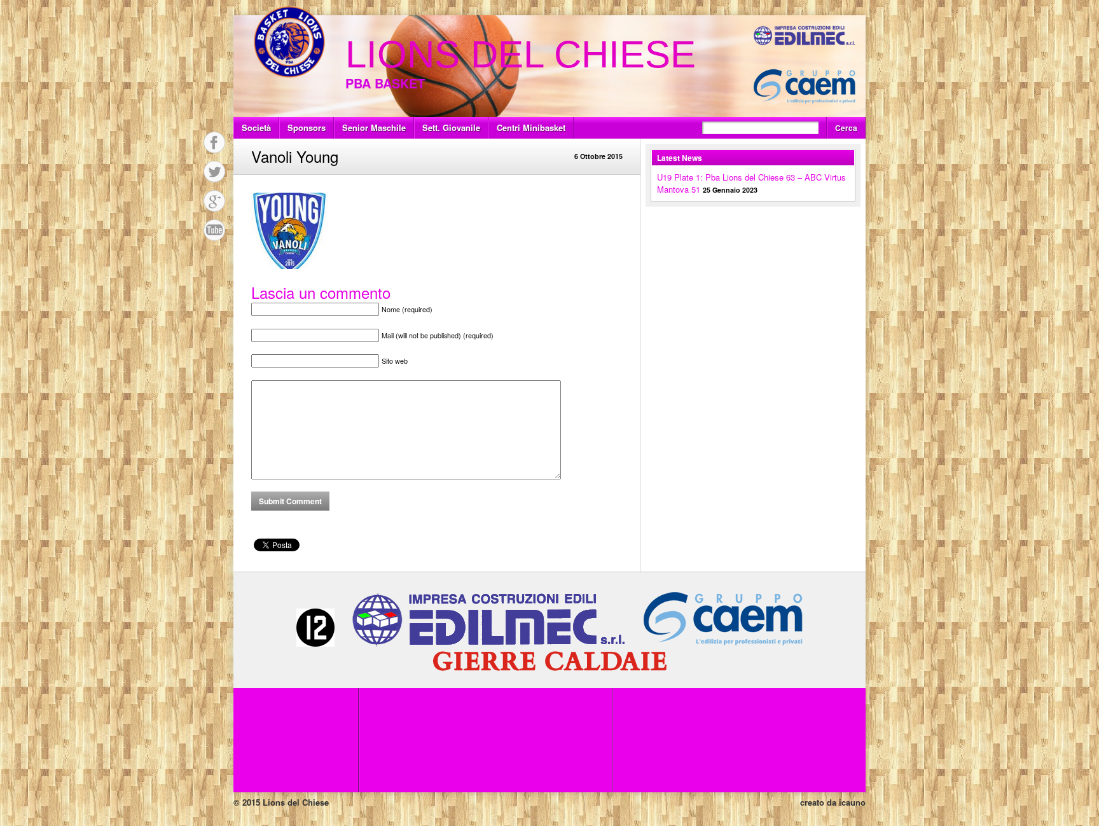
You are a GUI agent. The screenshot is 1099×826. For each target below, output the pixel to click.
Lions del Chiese (520, 54)
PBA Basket (385, 83)
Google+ (214, 200)
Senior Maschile (374, 127)
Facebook (214, 142)
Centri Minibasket (531, 127)
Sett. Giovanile (451, 127)
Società (256, 127)
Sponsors (306, 127)
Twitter (214, 171)
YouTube (214, 230)
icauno (852, 802)
